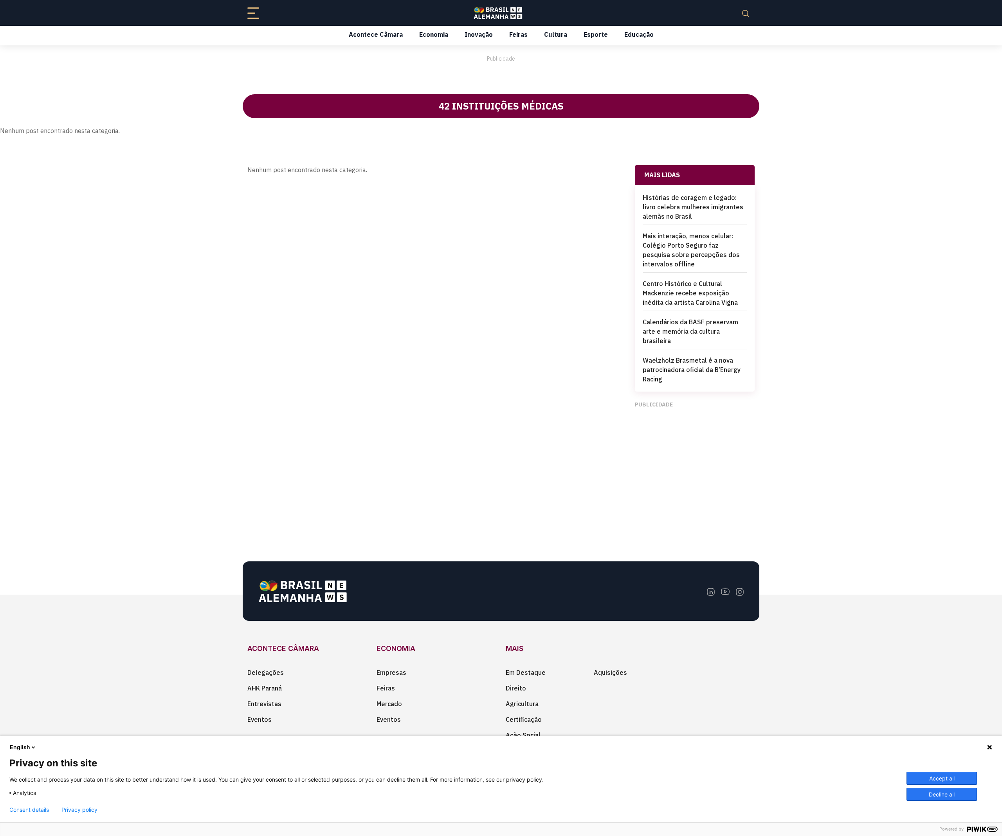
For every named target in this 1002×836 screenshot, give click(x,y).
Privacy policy (79, 810)
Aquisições (610, 672)
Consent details (29, 810)
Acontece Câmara (376, 34)
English (20, 747)
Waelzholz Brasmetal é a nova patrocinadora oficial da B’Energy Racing (692, 369)
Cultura (555, 34)
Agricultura (522, 704)
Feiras (518, 34)
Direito (516, 688)
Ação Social (523, 735)
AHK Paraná (264, 688)
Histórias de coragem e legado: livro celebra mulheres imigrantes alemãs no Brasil (693, 207)
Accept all (942, 778)
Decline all (942, 794)
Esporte (596, 34)
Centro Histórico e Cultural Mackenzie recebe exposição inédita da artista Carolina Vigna (690, 293)
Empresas (391, 672)
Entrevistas (264, 704)
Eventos (259, 719)
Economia (433, 34)
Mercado (389, 704)
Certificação (524, 719)
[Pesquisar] (746, 12)
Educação (639, 34)
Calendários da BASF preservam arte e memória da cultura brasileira (690, 331)
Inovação (479, 34)
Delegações (265, 672)
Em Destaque (526, 672)
